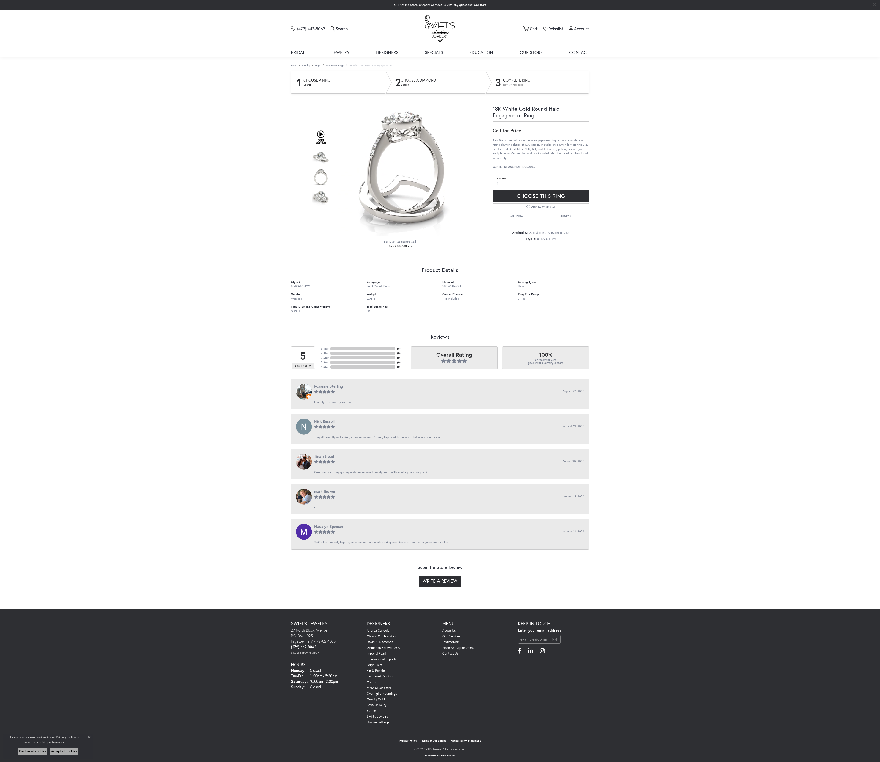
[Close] (874, 5)
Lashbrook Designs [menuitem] (380, 676)
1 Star (325, 367)
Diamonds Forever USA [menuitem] (383, 647)
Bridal (298, 52)
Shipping (516, 215)
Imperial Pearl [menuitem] (376, 653)
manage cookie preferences (44, 742)
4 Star (325, 353)
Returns (565, 215)
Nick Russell (324, 421)
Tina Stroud (324, 456)
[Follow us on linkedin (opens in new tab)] (530, 651)
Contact (579, 52)
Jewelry (340, 52)
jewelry (306, 65)
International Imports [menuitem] (382, 659)
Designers (387, 52)
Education (481, 52)
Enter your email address (539, 630)
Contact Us (450, 653)
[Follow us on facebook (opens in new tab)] (520, 651)
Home (294, 65)
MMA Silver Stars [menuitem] (379, 687)
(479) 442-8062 (400, 246)
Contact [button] (480, 5)
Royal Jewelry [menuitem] (376, 705)
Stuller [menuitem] (371, 710)
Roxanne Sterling (328, 386)
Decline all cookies (32, 751)
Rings (318, 65)
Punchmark (448, 755)
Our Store (531, 52)
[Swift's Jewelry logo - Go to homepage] (440, 28)
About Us (449, 630)
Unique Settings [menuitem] (378, 722)
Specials (434, 52)
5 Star (325, 348)
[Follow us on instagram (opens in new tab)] (542, 651)
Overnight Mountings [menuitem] (382, 693)
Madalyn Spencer (328, 526)
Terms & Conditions (434, 740)
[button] (339, 28)
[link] (308, 28)
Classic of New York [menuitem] (381, 636)
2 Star (325, 362)
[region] (399, 167)
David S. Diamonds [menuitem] (380, 642)
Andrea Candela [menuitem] (378, 630)
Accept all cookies (64, 751)
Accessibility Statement (466, 740)
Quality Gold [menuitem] (376, 699)
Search (307, 84)
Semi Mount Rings (334, 65)
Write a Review (440, 581)
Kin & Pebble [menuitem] (376, 670)
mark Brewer (325, 491)
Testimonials (451, 642)
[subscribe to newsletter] (554, 639)
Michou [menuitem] (372, 682)
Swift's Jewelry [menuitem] (377, 716)
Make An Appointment (458, 647)
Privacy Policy (408, 740)
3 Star (325, 357)
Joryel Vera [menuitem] (374, 665)
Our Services (451, 636)
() (399, 348)
